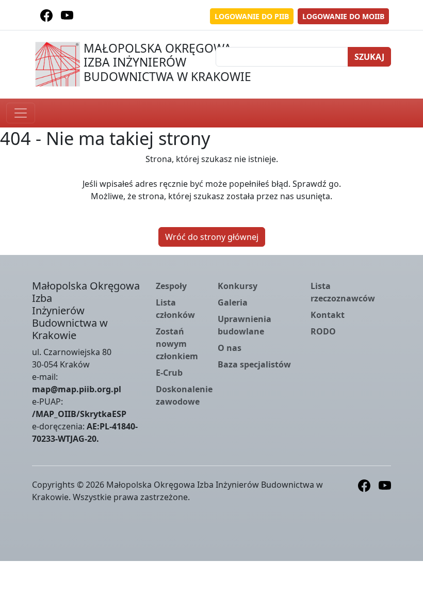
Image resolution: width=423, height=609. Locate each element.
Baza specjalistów (254, 364)
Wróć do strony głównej (211, 237)
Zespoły (171, 286)
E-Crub (169, 372)
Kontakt (328, 314)
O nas (229, 348)
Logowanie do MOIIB (343, 16)
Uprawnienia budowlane (244, 325)
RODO (323, 331)
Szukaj (369, 56)
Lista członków (175, 308)
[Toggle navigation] (20, 113)
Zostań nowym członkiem (177, 344)
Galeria (233, 302)
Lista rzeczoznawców (343, 292)
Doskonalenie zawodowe (184, 395)
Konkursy (237, 286)
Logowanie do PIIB (252, 16)
